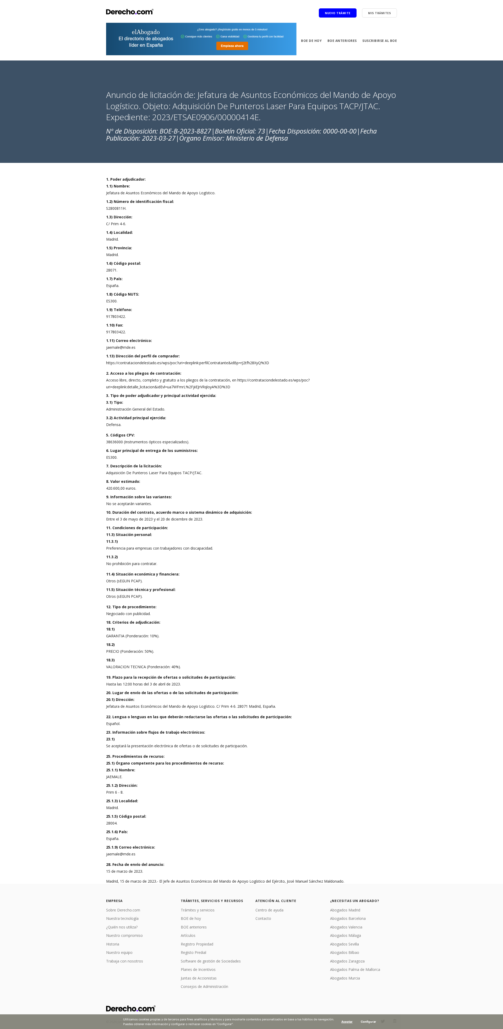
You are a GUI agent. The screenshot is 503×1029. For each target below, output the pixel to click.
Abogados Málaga (345, 935)
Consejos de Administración (204, 986)
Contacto (263, 918)
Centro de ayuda (269, 910)
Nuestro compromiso (124, 935)
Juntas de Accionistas (199, 978)
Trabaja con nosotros (124, 961)
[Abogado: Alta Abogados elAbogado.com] (201, 39)
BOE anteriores (342, 40)
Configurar (368, 1022)
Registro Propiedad (197, 944)
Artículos (188, 935)
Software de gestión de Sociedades (211, 961)
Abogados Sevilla (344, 944)
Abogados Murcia (345, 978)
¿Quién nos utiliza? (122, 927)
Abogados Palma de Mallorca (355, 969)
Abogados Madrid (345, 910)
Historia (112, 944)
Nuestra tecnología (122, 918)
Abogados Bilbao (344, 952)
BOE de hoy (311, 40)
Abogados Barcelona (348, 918)
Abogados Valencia (346, 927)
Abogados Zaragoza (347, 961)
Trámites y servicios (198, 910)
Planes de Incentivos (198, 969)
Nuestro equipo (119, 952)
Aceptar (347, 1022)
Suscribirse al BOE (379, 40)
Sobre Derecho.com (123, 910)
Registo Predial (193, 952)
